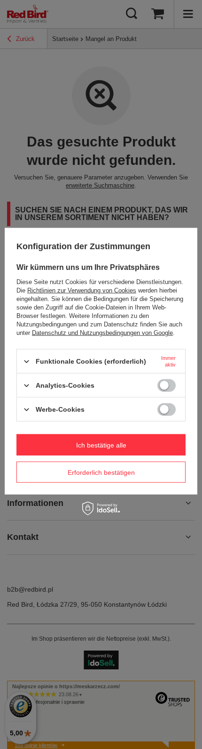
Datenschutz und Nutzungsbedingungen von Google (102, 332)
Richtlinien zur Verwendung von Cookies (81, 290)
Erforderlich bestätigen (101, 472)
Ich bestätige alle (101, 444)
